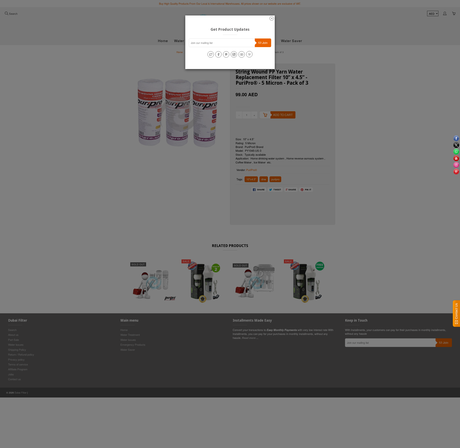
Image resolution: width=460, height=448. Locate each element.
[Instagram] (234, 54)
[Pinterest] (226, 54)
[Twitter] (211, 54)
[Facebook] (218, 54)
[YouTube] (241, 54)
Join (265, 43)
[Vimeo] (249, 54)
